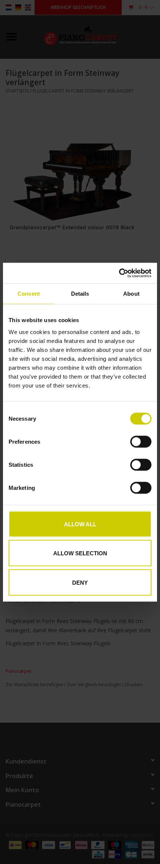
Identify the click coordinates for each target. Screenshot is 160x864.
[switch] (140, 441)
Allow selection (80, 553)
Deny (80, 582)
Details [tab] (80, 293)
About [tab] (131, 293)
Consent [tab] (28, 293)
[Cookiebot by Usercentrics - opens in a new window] (118, 273)
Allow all (80, 524)
